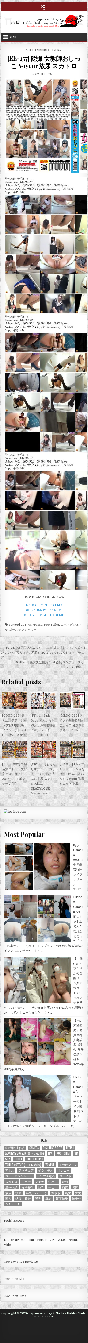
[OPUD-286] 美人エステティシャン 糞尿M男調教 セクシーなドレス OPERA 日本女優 (14, 725)
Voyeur (50, 1164)
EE (40, 624)
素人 (8, 1198)
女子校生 (28, 1187)
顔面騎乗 (62, 1198)
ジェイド (65, 1176)
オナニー (63, 1170)
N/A (50, 1153)
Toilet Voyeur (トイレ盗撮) (23, 1164)
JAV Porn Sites (15, 1296)
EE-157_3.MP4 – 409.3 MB (44, 615)
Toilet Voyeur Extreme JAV (44, 50)
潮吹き (56, 1193)
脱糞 (38, 1198)
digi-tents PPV (52, 1148)
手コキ (52, 1187)
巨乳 (41, 1187)
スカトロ (11, 1181)
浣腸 (18, 1193)
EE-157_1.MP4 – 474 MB (44, 604)
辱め (48, 1198)
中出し (52, 1181)
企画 (65, 1181)
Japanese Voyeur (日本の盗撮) (24, 1153)
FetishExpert (14, 1220)
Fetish (70, 1148)
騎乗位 (76, 1198)
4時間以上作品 (15, 1148)
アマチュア (26, 1170)
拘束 (65, 1187)
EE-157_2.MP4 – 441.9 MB (44, 610)
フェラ (39, 1181)
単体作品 (11, 1187)
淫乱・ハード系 (36, 1193)
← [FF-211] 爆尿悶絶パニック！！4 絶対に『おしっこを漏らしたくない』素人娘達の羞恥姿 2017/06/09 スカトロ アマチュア (44, 652)
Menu (13, 37)
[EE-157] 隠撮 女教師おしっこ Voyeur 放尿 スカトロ (44, 61)
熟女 (68, 1193)
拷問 (75, 1187)
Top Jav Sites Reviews (21, 1261)
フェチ (26, 1181)
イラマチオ (45, 1170)
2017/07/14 (29, 624)
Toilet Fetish (35, 1159)
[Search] (44, 6)
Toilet (18, 1159)
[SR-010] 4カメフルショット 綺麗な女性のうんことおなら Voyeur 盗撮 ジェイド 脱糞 (72, 773)
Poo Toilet (51, 624)
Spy (7, 1159)
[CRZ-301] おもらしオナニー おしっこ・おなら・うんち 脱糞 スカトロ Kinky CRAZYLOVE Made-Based (43, 778)
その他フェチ (68, 1164)
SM (76, 1153)
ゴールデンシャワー (23, 629)
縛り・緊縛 (23, 1198)
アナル (9, 1170)
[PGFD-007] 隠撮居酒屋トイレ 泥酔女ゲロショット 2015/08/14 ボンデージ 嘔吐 (14, 773)
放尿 (8, 1193)
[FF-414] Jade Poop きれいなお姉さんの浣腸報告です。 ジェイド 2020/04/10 (43, 725)
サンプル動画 (46, 1176)
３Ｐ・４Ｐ (12, 1204)
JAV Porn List (14, 1279)
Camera (34, 1148)
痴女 (78, 1193)
